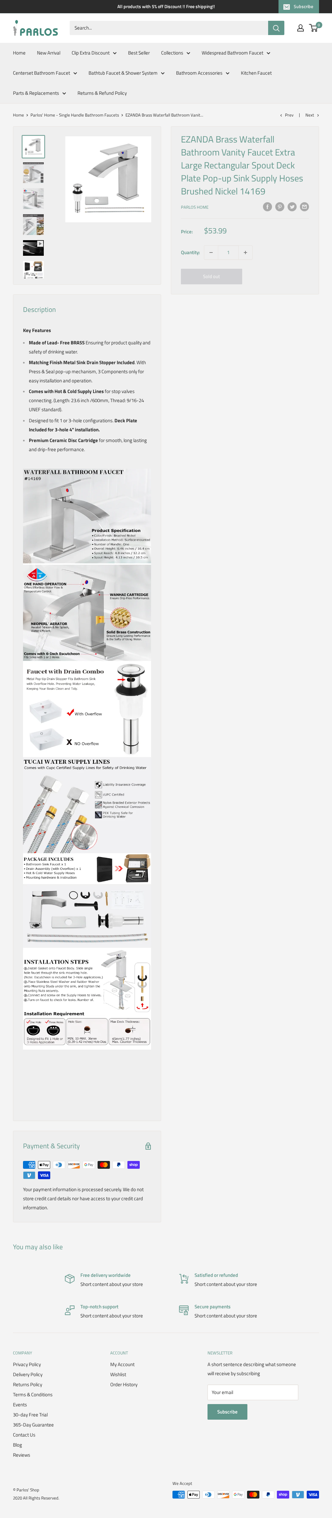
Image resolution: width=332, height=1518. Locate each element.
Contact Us (24, 1434)
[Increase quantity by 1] (245, 252)
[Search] (276, 28)
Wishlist (118, 1374)
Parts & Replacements (36, 93)
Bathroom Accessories (199, 73)
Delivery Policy (27, 1374)
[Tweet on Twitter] (292, 206)
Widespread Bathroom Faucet (232, 52)
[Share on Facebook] (267, 206)
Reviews (21, 1455)
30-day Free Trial (30, 1414)
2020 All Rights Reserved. (36, 1498)
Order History (123, 1384)
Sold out (211, 276)
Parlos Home (194, 207)
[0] (314, 28)
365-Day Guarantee (33, 1424)
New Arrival (48, 52)
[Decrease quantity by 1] (211, 252)
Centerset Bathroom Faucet (41, 73)
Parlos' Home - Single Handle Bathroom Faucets (74, 115)
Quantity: (190, 252)
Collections (172, 52)
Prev (289, 115)
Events (20, 1404)
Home (19, 52)
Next (309, 115)
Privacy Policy (27, 1364)
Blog (17, 1445)
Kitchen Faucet (256, 73)
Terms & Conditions (33, 1394)
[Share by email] (304, 206)
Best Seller (139, 52)
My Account (122, 1364)
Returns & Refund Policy (102, 93)
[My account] (300, 27)
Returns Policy (27, 1384)
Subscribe (303, 6)
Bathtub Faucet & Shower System (123, 73)
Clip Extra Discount (91, 52)
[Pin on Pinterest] (279, 206)
